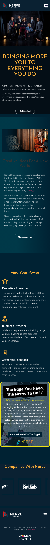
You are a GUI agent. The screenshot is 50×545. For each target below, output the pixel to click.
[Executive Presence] (5, 281)
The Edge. (30, 190)
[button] (46, 5)
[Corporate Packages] (5, 352)
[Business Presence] (5, 318)
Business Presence (14, 326)
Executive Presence (15, 288)
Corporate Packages (15, 360)
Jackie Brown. (31, 529)
